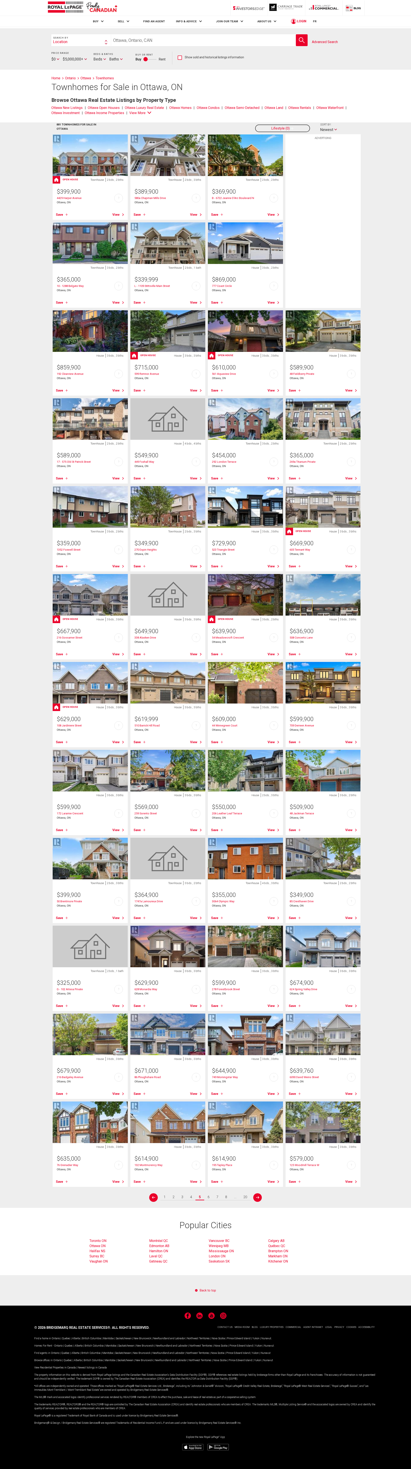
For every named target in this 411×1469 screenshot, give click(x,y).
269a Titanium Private (303, 461)
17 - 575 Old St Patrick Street (74, 461)
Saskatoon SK (219, 1261)
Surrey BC (96, 1256)
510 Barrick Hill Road (147, 725)
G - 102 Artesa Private (70, 989)
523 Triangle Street (223, 549)
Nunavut (266, 1338)
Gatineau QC (158, 1261)
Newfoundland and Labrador (169, 1338)
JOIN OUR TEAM (227, 21)
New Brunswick (142, 1338)
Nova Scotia (218, 1338)
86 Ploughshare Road (147, 1077)
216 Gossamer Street (69, 637)
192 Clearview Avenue (70, 373)
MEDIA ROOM (242, 1327)
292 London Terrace (224, 461)
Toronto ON (97, 1241)
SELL (121, 21)
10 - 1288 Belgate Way (70, 286)
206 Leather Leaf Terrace (227, 813)
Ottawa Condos (208, 108)
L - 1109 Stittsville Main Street (152, 286)
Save (59, 215)
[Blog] (353, 8)
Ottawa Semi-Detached (242, 108)
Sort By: (325, 124)
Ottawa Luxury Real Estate (144, 108)
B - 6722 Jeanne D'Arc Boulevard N (233, 198)
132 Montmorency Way (148, 1165)
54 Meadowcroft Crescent (228, 637)
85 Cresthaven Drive (302, 901)
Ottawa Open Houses (104, 108)
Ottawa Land (274, 108)
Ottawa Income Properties (104, 113)
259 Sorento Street (145, 813)
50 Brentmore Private (69, 901)
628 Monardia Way (145, 989)
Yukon (255, 1338)
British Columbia (91, 1338)
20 (245, 1197)
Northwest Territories (198, 1338)
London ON (217, 1256)
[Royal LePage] (82, 8)
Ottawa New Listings (67, 108)
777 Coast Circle (222, 286)
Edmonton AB (159, 1246)
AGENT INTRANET (313, 1327)
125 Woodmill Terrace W (304, 1165)
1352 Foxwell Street (68, 549)
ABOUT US (264, 21)
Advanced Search (325, 42)
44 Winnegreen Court (224, 725)
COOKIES (351, 1327)
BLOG (255, 1327)
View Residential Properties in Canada (55, 1367)
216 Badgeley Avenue (70, 1077)
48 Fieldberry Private (302, 373)
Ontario (56, 1338)
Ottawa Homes (180, 108)
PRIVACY (339, 1327)
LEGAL (328, 1327)
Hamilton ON (158, 1251)
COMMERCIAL (293, 1327)
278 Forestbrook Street (226, 989)
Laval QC (155, 1256)
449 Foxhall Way (144, 461)
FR (315, 21)
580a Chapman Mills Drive (150, 198)
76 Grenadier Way (67, 1165)
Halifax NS (97, 1251)
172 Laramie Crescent (70, 813)
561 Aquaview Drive (224, 373)
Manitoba (108, 1338)
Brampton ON (278, 1251)
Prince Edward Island (238, 1338)
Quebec (66, 1338)
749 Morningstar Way (225, 1077)
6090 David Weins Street (304, 1077)
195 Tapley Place (222, 1165)
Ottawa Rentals (299, 108)
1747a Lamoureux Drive (148, 901)
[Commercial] (324, 8)
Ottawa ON (97, 1246)
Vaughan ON (98, 1261)
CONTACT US (224, 1327)
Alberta (76, 1338)
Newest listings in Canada (92, 1367)
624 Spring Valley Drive (303, 989)
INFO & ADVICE (186, 21)
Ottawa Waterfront (330, 108)
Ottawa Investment (65, 113)
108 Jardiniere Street (69, 725)
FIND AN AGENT (154, 21)
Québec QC (276, 1246)
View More (137, 113)
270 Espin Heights (145, 549)
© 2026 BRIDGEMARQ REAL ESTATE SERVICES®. (72, 1328)
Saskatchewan (124, 1338)
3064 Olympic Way (223, 901)
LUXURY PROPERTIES (271, 1327)
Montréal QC (158, 1241)
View (116, 215)
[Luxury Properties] (286, 8)
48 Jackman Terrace (302, 813)
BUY (95, 21)
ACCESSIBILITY (366, 1327)
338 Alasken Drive (145, 637)
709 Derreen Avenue (302, 725)
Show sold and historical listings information (211, 57)
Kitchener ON (278, 1261)
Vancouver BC (219, 1241)
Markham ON (277, 1256)
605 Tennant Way (300, 549)
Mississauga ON (221, 1251)
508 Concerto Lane (301, 637)
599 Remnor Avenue (146, 373)
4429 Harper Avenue (69, 198)
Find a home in (42, 1338)
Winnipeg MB (219, 1246)
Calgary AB (276, 1241)
